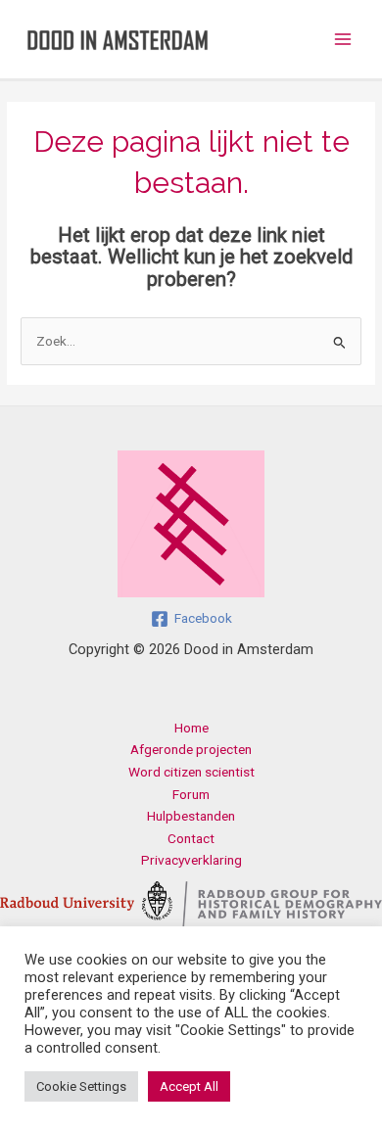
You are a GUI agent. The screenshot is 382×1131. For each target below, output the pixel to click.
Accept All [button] (189, 1086)
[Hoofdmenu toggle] (343, 40)
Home (191, 727)
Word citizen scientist (191, 771)
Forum (191, 794)
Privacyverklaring (191, 860)
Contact (191, 838)
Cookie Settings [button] (81, 1086)
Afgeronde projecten (191, 749)
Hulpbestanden (191, 816)
